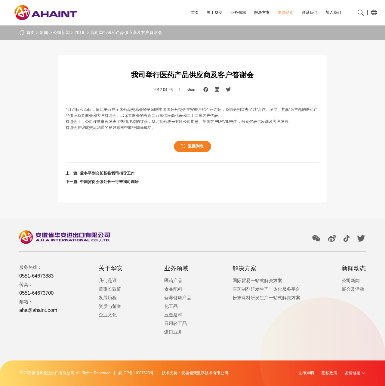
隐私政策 (329, 373)
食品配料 (173, 289)
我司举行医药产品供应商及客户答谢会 (126, 32)
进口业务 (173, 331)
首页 (195, 13)
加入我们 (333, 13)
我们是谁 (108, 280)
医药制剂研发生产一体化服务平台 (266, 289)
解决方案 (262, 13)
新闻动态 (286, 13)
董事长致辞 (110, 289)
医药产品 (173, 280)
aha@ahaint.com (38, 310)
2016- (80, 32)
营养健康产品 (177, 297)
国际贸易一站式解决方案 (257, 280)
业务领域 (238, 13)
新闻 (44, 32)
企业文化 (108, 314)
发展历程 (108, 297)
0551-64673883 (36, 276)
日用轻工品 (175, 323)
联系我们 (309, 13)
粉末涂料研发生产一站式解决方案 (266, 297)
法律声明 (306, 373)
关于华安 (214, 13)
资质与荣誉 (110, 306)
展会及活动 (353, 289)
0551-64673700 (36, 293)
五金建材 (173, 314)
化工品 (171, 306)
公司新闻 (61, 32)
